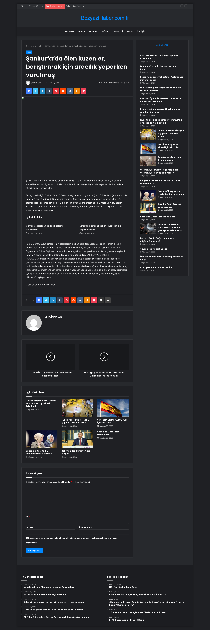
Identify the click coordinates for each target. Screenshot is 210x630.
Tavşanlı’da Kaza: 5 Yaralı (153, 248)
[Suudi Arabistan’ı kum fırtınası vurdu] (148, 161)
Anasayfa (69, 31)
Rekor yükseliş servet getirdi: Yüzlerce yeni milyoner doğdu (92, 6)
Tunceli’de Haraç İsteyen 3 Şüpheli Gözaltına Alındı (75, 421)
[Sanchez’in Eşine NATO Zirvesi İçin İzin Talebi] (113, 408)
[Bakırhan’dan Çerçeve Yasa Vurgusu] (77, 439)
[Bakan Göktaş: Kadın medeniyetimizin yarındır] (41, 439)
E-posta (30, 527)
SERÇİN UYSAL (37, 83)
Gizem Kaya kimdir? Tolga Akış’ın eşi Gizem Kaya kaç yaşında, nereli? (159, 171)
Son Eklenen (162, 44)
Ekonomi (93, 31)
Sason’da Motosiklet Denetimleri (108, 433)
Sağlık (105, 31)
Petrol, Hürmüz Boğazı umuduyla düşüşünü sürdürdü (157, 240)
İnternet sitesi (85, 527)
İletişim (141, 31)
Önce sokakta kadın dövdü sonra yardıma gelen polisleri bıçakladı (170, 227)
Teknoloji (117, 31)
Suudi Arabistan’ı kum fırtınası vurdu (169, 159)
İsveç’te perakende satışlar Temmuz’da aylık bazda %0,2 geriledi (161, 121)
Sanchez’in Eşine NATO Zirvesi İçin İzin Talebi (112, 421)
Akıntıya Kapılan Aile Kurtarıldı (156, 267)
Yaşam (130, 31)
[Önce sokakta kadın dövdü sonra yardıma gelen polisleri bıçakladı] (148, 228)
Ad (28, 516)
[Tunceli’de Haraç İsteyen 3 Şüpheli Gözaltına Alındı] (77, 408)
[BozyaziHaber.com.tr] (105, 17)
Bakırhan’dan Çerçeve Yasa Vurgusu (76, 452)
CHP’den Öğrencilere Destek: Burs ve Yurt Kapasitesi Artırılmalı (41, 403)
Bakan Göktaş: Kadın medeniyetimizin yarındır (39, 452)
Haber (81, 31)
